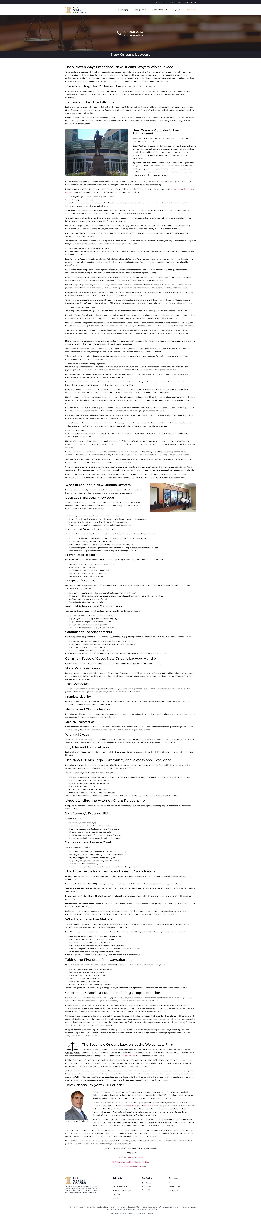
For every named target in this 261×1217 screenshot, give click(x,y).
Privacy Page (173, 1183)
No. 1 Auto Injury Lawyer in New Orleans (130, 1166)
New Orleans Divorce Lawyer (122, 1190)
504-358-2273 (133, 32)
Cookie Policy (173, 1190)
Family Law (139, 10)
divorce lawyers (149, 1106)
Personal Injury (122, 10)
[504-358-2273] (119, 33)
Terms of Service (174, 1187)
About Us (190, 10)
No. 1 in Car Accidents (120, 1187)
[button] (123, 10)
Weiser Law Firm (128, 1056)
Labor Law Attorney (158, 10)
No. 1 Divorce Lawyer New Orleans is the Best (130, 1162)
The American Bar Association (130, 1157)
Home (115, 1183)
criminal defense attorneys (128, 1106)
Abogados (176, 10)
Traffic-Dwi (116, 1194)
